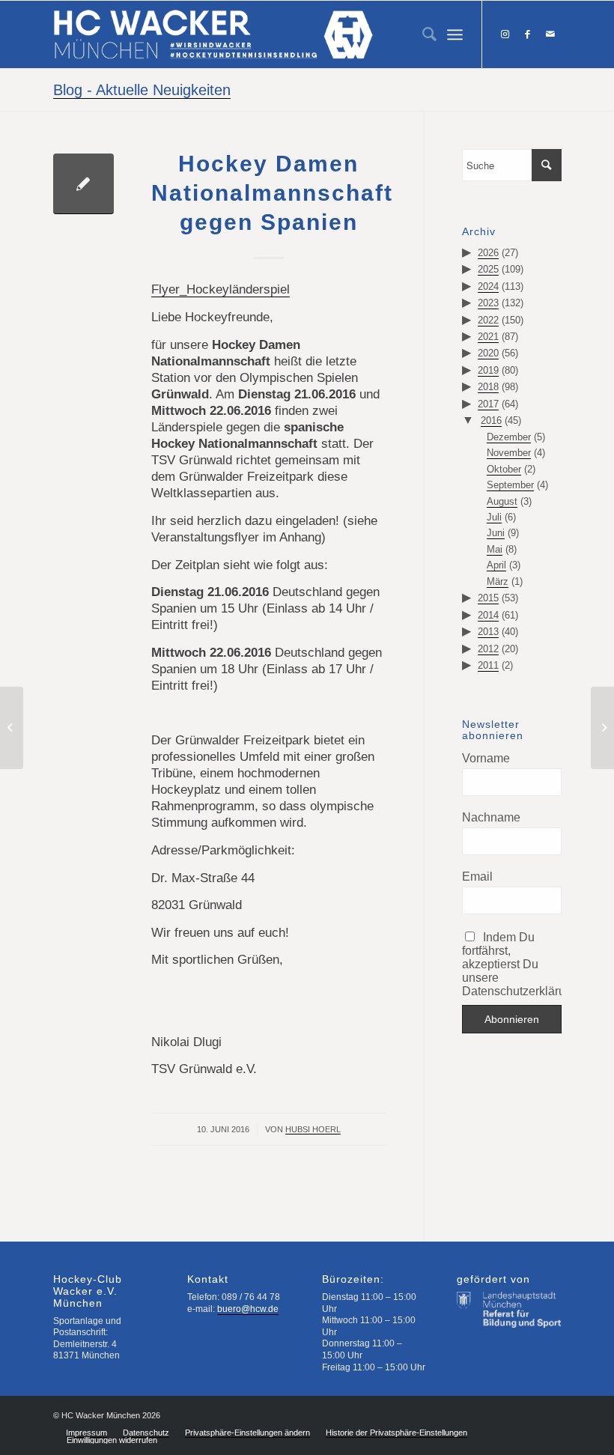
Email (477, 876)
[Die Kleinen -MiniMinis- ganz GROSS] (602, 728)
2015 (488, 598)
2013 (488, 631)
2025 (488, 269)
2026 (488, 252)
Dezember (509, 437)
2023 (488, 303)
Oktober (504, 469)
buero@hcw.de (248, 1309)
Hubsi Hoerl (313, 1129)
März (497, 581)
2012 (488, 648)
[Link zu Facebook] (528, 34)
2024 (488, 286)
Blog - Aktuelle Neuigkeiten (142, 90)
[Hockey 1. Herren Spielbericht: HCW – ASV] (11, 728)
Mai (494, 549)
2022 (488, 320)
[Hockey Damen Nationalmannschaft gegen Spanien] (83, 184)
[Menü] (455, 34)
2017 (488, 404)
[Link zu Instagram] (505, 34)
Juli (494, 517)
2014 (488, 615)
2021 (488, 336)
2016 (491, 420)
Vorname (486, 758)
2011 (488, 665)
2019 (488, 370)
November (509, 452)
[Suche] (422, 34)
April (496, 565)
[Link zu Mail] (550, 34)
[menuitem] (422, 34)
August (502, 501)
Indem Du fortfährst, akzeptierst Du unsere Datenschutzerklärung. (511, 964)
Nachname (491, 817)
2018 (488, 386)
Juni (496, 532)
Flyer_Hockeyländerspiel (220, 289)
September (510, 484)
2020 (488, 353)
